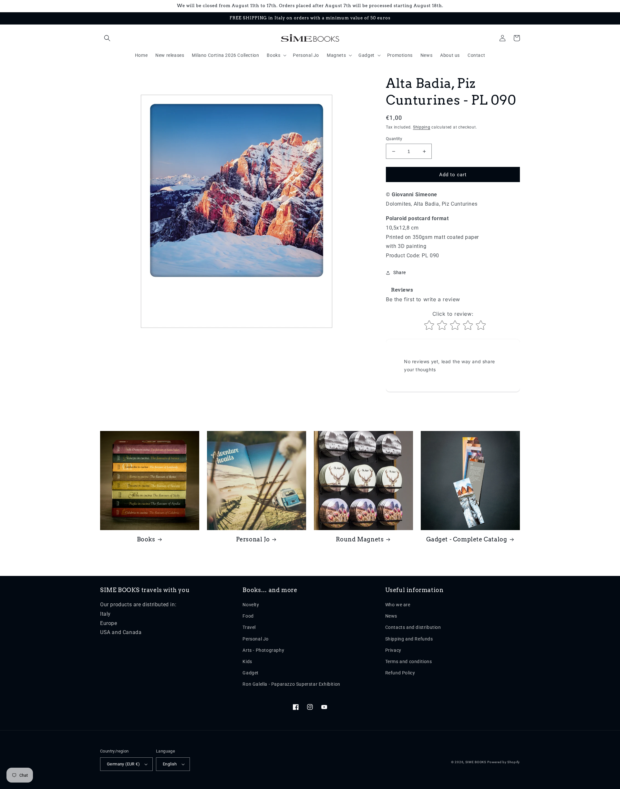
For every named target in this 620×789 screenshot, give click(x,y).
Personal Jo (253, 539)
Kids (247, 661)
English (170, 764)
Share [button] (399, 272)
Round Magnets (360, 539)
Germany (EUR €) (123, 764)
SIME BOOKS (475, 762)
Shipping (421, 127)
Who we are (397, 604)
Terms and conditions (408, 661)
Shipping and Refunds (409, 638)
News (391, 616)
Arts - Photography (263, 650)
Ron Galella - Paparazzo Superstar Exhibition (291, 684)
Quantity (394, 138)
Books (146, 539)
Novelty (251, 604)
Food (248, 616)
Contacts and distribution (413, 627)
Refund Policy (400, 672)
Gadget (251, 672)
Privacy (393, 650)
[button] (107, 38)
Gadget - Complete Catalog (466, 539)
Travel (249, 627)
